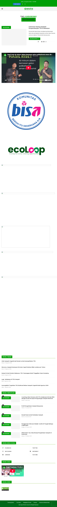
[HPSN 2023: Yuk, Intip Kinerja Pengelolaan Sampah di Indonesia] (15, 435)
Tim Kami (18, 502)
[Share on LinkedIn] (44, 41)
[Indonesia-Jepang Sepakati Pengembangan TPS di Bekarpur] (14, 37)
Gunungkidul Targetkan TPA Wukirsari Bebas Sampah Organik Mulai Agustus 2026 (25, 385)
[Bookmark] (54, 9)
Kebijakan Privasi (27, 502)
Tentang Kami (10, 502)
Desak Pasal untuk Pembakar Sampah (32, 415)
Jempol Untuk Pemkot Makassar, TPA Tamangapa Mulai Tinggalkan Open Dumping (25, 373)
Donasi (35, 502)
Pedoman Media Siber (44, 502)
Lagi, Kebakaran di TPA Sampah (11, 379)
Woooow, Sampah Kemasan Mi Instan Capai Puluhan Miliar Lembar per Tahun (23, 367)
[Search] (52, 9)
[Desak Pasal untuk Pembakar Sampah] (15, 417)
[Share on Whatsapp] (46, 41)
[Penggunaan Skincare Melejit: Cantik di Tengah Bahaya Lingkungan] (15, 426)
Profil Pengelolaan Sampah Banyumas (32, 406)
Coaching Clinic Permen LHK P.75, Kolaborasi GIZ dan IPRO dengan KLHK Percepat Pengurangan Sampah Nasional (38, 397)
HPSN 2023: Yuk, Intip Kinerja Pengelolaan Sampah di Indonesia (37, 433)
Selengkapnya (34, 38)
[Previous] (22, 4)
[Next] (25, 4)
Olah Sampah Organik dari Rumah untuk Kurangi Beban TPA (19, 361)
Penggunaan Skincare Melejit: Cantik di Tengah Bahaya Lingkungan (37, 424)
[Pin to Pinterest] (42, 41)
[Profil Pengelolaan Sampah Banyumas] (15, 408)
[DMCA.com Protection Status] (5, 487)
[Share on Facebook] (38, 41)
